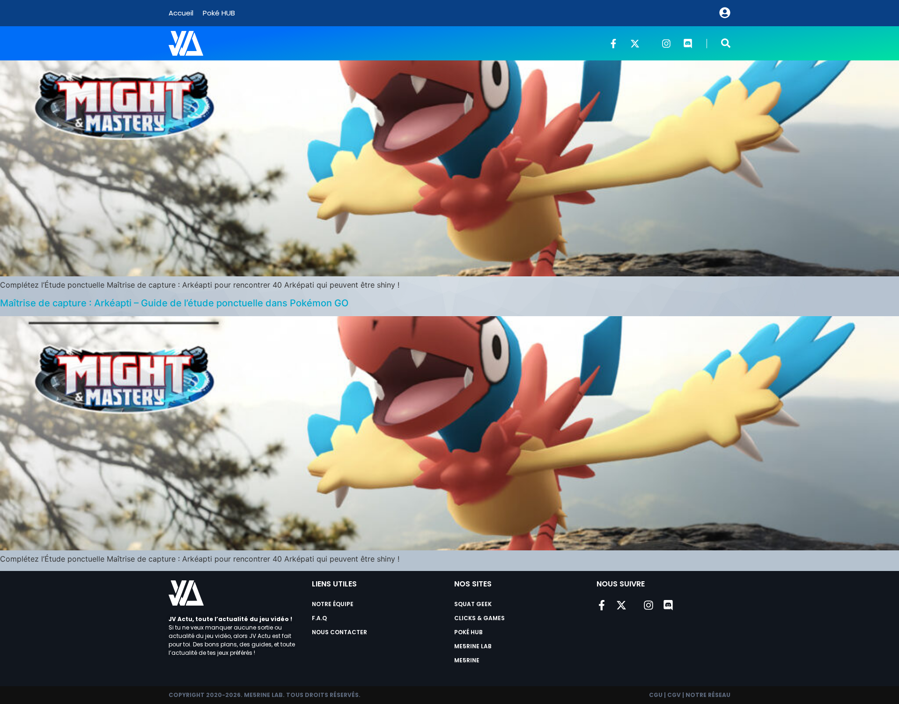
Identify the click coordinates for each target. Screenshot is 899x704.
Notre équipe (333, 604)
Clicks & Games (479, 618)
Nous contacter (339, 632)
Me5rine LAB (473, 646)
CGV (674, 695)
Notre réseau (707, 695)
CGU (656, 695)
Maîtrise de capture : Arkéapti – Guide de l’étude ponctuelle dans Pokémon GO (174, 303)
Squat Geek (473, 604)
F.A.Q (319, 618)
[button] (725, 43)
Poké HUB (219, 13)
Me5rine (466, 660)
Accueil (181, 13)
